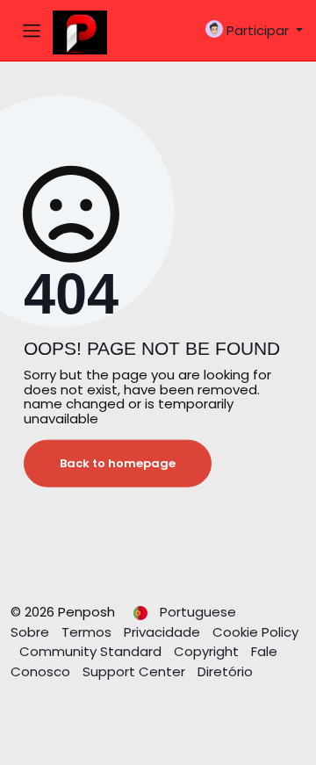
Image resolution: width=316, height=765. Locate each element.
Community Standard (92, 651)
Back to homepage (118, 463)
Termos (88, 632)
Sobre (32, 632)
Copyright (208, 651)
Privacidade (164, 632)
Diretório (225, 671)
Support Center (136, 671)
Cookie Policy (255, 632)
